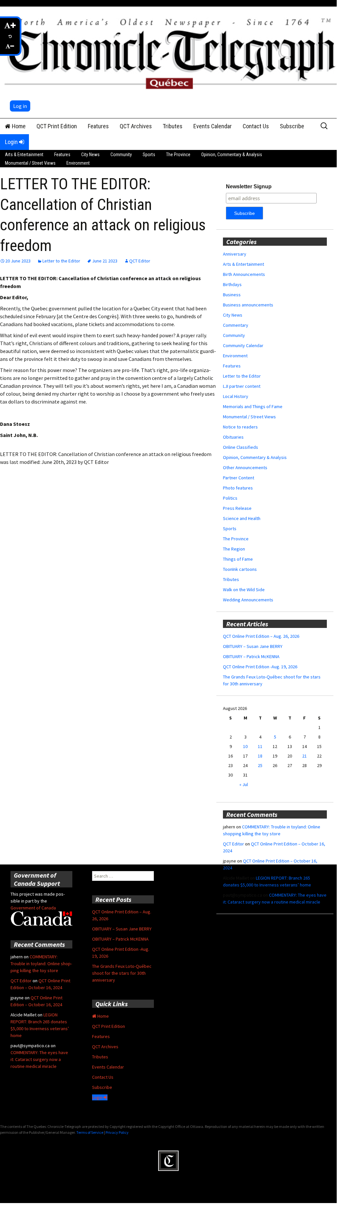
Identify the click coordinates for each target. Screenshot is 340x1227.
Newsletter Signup (249, 186)
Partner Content (238, 478)
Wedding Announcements (248, 600)
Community (121, 154)
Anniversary (234, 254)
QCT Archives (136, 126)
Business (232, 295)
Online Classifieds (240, 447)
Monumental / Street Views (30, 163)
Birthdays (232, 284)
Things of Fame (238, 559)
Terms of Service (89, 1132)
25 (260, 765)
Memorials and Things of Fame (252, 406)
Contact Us (256, 126)
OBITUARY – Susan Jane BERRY (252, 646)
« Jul (243, 784)
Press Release (237, 508)
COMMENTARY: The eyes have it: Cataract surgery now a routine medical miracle (39, 1059)
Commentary (235, 325)
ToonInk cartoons (240, 569)
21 (304, 756)
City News (90, 154)
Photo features (238, 488)
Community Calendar (243, 345)
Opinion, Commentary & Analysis (231, 154)
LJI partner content (241, 386)
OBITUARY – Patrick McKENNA (251, 656)
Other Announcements (245, 467)
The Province (178, 154)
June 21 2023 (104, 261)
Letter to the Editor (61, 261)
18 (260, 756)
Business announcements (248, 305)
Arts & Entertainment (24, 154)
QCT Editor (139, 261)
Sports (149, 154)
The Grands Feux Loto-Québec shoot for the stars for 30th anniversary (122, 973)
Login (12, 141)
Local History (235, 396)
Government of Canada (33, 908)
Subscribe (292, 126)
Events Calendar (212, 126)
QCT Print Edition (56, 126)
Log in (20, 106)
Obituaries (233, 437)
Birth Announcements (244, 274)
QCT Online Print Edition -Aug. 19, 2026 (260, 667)
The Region (234, 549)
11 (260, 746)
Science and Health (241, 518)
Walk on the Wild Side (244, 590)
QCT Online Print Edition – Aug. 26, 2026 (261, 636)
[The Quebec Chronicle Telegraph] (171, 52)
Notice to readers (240, 427)
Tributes (172, 126)
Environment (78, 163)
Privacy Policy (117, 1132)
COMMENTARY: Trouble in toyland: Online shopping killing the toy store (41, 963)
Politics (230, 498)
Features (98, 126)
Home (18, 126)
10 (245, 746)
